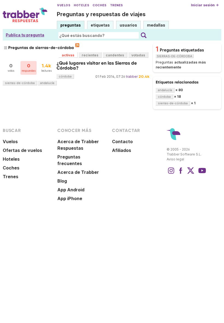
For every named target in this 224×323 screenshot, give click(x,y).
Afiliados (121, 150)
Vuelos (63, 5)
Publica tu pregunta (25, 35)
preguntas (70, 25)
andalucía (47, 83)
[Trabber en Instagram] (171, 173)
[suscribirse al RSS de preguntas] (77, 45)
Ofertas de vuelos (22, 150)
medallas (156, 25)
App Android (70, 189)
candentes (115, 55)
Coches (99, 5)
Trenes (116, 5)
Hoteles (81, 5)
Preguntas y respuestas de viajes (101, 14)
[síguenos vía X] (190, 173)
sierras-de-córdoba (20, 83)
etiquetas (100, 25)
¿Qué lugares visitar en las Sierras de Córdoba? (97, 65)
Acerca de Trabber (78, 172)
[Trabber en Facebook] (180, 173)
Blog (62, 181)
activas (68, 55)
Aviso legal (175, 159)
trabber (132, 76)
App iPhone (69, 198)
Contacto (122, 141)
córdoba (65, 76)
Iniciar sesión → (205, 5)
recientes (90, 55)
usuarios (128, 25)
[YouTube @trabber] (201, 173)
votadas (138, 55)
